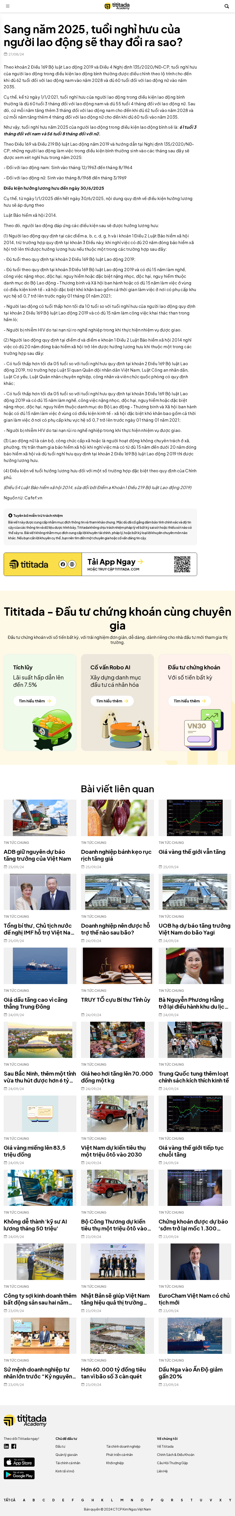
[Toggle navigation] (8, 6)
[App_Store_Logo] (19, 1462)
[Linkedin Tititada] (6, 1446)
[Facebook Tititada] (14, 1446)
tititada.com (127, 569)
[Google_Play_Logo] (19, 1474)
